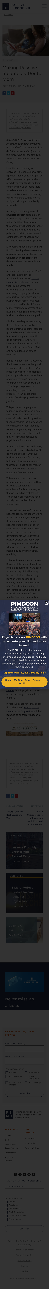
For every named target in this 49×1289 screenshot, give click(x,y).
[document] (24, 644)
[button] (46, 603)
